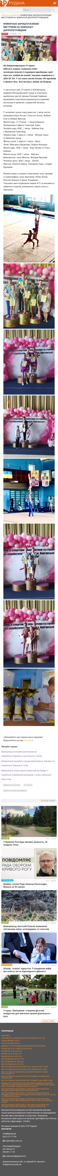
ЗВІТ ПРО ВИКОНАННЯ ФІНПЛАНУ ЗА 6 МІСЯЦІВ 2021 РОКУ (24, 1069)
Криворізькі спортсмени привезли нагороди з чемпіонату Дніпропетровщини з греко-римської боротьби (26, 774)
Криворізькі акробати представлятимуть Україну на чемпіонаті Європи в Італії (27, 763)
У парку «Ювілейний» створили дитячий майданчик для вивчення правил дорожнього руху (26, 1013)
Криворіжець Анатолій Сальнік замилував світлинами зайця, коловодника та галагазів (26, 927)
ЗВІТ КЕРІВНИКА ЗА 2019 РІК (12, 1064)
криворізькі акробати (11, 785)
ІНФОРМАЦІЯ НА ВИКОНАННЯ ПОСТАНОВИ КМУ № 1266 (23, 1038)
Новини (15, 15)
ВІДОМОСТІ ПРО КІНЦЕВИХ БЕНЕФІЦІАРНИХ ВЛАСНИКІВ (23, 1046)
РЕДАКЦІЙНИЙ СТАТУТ (10, 1041)
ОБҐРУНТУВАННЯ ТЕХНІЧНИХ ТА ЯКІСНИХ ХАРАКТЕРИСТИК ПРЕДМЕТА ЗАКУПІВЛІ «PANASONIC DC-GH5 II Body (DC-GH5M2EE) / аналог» (27, 1100)
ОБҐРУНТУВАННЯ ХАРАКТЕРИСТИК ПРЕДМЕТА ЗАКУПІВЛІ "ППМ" (27, 1080)
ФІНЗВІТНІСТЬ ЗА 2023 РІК (11, 1051)
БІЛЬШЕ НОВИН (49, 1021)
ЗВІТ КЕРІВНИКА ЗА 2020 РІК (12, 1062)
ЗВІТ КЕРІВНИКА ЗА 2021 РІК (12, 1059)
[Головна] (4, 6)
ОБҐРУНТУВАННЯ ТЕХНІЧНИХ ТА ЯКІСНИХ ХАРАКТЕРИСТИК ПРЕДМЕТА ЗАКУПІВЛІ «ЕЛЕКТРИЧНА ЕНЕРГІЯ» (25, 1090)
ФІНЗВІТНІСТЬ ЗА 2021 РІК (11, 1056)
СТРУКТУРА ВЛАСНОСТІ (10, 1043)
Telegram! (28, 740)
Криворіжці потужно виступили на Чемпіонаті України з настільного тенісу (21, 753)
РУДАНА (17, 3)
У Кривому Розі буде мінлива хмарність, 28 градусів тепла (25, 843)
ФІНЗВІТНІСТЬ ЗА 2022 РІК (11, 1054)
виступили (28, 785)
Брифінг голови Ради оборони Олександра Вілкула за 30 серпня (25, 885)
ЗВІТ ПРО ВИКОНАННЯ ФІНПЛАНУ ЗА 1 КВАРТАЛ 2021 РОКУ (24, 1067)
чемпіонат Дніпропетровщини (15, 791)
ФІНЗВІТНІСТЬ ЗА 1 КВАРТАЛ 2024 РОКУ (17, 1049)
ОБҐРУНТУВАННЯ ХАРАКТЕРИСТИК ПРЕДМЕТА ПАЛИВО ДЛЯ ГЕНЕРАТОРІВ (25, 1077)
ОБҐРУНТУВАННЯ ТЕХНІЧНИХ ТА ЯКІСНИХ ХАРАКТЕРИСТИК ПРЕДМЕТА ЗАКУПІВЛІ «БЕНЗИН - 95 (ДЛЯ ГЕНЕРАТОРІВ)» (25, 1105)
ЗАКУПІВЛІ (5, 1036)
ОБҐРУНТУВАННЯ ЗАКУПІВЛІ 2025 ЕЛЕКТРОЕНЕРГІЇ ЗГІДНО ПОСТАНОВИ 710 (24, 1073)
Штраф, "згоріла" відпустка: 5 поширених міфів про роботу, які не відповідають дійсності (27, 970)
